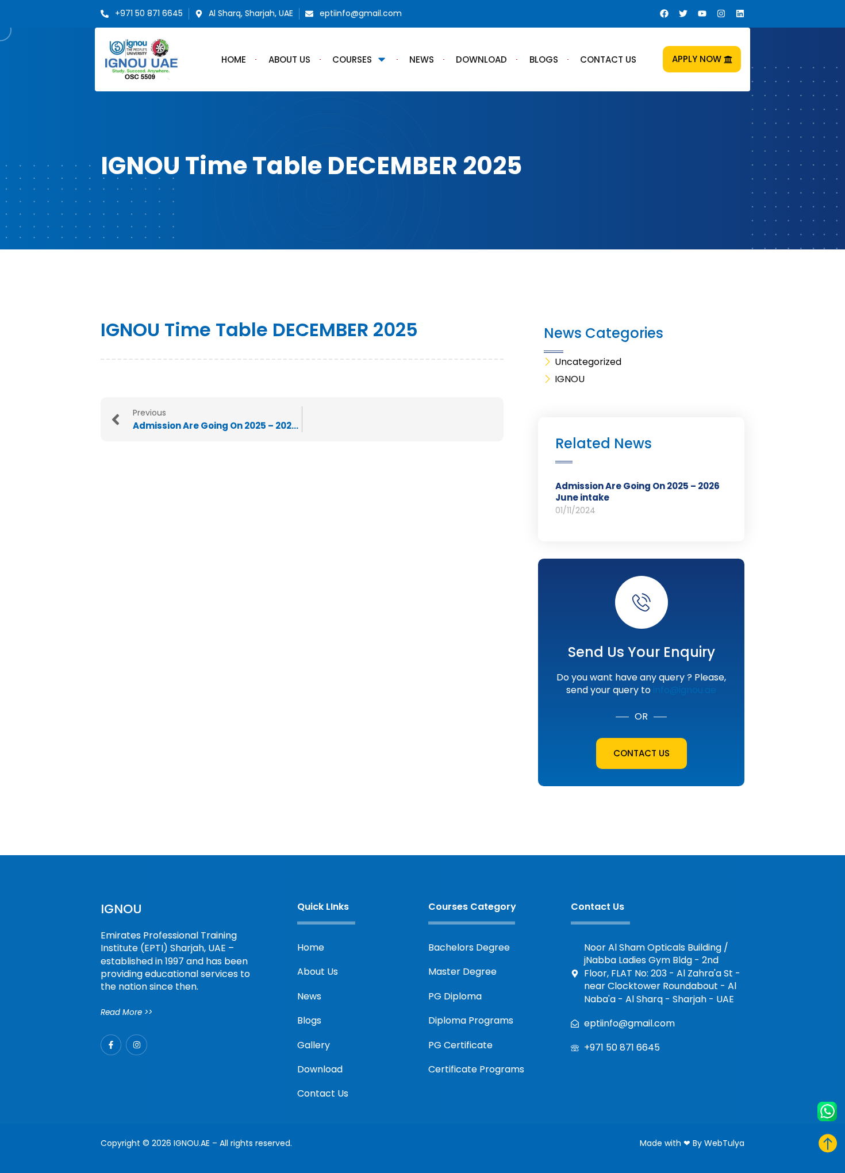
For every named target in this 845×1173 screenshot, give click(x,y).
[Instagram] (721, 13)
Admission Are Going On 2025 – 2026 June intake (637, 491)
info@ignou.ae (684, 690)
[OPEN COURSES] (381, 59)
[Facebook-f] (111, 1044)
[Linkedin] (740, 13)
